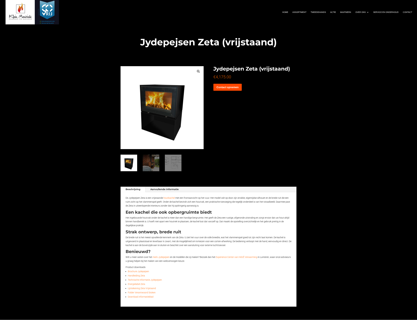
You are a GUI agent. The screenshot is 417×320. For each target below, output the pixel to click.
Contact (407, 12)
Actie (333, 12)
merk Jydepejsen (161, 257)
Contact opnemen (227, 87)
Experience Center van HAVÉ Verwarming (236, 257)
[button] (198, 71)
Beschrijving (133, 189)
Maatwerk (345, 12)
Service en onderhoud (386, 12)
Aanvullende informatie (164, 189)
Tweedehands (318, 12)
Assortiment (299, 12)
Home (285, 12)
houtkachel (169, 198)
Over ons (360, 12)
